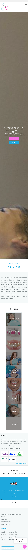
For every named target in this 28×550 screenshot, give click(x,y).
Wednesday (9, 534)
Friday (9, 537)
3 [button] (14, 502)
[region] (14, 488)
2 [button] (13, 502)
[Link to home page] (6, 7)
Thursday (9, 536)
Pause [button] (1, 499)
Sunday (6, 541)
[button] (26, 4)
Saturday (9, 539)
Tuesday (9, 532)
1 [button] (12, 502)
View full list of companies (21, 463)
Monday (9, 531)
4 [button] (15, 502)
